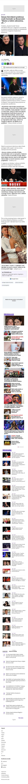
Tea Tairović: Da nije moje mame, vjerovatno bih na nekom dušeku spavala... (17, 620)
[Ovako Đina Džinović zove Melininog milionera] (6, 628)
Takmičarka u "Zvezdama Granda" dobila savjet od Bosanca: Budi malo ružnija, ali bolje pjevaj (18, 472)
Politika (2, 732)
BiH (2, 731)
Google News (15, 279)
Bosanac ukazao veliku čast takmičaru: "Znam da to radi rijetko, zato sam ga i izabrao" (18, 505)
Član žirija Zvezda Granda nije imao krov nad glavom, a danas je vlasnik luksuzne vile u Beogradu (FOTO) (18, 496)
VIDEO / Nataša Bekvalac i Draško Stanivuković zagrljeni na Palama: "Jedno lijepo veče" (18, 644)
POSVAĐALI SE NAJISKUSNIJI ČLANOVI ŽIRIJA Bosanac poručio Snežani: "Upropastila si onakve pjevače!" (18, 463)
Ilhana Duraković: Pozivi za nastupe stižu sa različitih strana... (17, 604)
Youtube (4, 767)
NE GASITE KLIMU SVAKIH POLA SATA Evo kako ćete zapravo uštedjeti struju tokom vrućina (15, 668)
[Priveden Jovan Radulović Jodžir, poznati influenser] (6, 571)
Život (2, 751)
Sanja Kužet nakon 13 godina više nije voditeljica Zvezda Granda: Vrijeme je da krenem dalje (18, 555)
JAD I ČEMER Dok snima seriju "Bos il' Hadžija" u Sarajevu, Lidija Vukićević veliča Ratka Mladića (18, 595)
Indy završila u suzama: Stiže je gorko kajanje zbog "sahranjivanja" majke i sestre (18, 587)
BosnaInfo (6, 59)
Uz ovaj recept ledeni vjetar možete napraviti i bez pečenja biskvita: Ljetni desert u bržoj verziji (15, 656)
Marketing (3, 773)
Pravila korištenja (5, 775)
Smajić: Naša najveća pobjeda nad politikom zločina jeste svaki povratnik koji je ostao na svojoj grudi (15, 707)
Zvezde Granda (6, 285)
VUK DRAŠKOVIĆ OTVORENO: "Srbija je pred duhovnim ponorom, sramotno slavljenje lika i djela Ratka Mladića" (15, 687)
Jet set (3, 14)
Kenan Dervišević (19, 282)
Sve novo (21, 718)
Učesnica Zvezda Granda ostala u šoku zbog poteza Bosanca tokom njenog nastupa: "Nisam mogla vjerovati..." (18, 488)
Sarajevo (3, 744)
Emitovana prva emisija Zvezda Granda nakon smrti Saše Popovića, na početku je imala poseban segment (18, 546)
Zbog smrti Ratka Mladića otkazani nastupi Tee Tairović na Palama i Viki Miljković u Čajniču (18, 579)
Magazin (3, 746)
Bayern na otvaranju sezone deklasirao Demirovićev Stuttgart (15, 674)
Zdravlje (3, 740)
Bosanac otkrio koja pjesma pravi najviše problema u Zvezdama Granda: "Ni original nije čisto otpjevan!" (18, 455)
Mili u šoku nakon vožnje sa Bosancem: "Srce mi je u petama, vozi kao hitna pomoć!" (18, 480)
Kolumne (3, 755)
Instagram (4, 765)
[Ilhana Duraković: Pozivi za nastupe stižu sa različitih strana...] (6, 603)
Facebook (4, 761)
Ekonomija (3, 742)
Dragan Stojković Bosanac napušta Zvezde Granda (17, 528)
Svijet (2, 736)
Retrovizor (3, 749)
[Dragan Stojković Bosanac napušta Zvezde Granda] (6, 529)
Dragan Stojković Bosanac (8, 282)
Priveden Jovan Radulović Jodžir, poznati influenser (18, 570)
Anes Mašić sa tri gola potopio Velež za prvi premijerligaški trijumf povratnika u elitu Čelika (15, 680)
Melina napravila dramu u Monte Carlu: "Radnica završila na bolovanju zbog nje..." (18, 612)
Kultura (2, 748)
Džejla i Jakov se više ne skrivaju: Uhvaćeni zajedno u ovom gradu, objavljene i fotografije (18, 563)
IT (1, 753)
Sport (2, 738)
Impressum (3, 771)
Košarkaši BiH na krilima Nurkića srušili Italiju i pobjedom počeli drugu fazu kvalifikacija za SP (15, 700)
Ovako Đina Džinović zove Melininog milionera (17, 627)
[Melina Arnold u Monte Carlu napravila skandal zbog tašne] (6, 636)
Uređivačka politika (5, 777)
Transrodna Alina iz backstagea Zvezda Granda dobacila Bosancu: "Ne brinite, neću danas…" (18, 513)
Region (2, 734)
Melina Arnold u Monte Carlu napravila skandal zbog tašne (18, 635)
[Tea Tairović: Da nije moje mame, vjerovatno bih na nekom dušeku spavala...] (6, 620)
